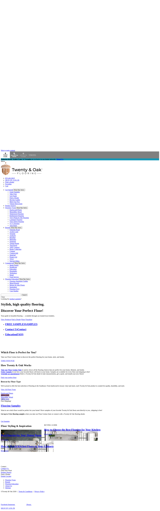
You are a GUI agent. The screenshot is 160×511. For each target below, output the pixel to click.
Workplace (13, 273)
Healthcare (13, 267)
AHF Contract (14, 247)
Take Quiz (13, 194)
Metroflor (13, 239)
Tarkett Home (14, 243)
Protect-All (13, 257)
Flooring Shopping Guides (19, 281)
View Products (6, 319)
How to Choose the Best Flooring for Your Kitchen (72, 429)
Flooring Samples (10, 405)
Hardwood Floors (16, 210)
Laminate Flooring (16, 220)
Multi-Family (14, 265)
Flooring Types (10, 208)
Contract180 (14, 253)
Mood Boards (14, 283)
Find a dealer (9, 182)
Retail (12, 275)
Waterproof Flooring (17, 214)
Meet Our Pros (15, 202)
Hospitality (13, 271)
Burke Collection (15, 249)
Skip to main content (8, 150)
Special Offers (14, 261)
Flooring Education (12, 279)
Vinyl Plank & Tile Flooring (19, 218)
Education (13, 269)
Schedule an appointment (10, 374)
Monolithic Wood (16, 212)
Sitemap (8, 488)
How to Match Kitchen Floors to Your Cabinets (27, 446)
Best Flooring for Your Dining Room (21, 435)
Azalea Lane (14, 232)
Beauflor (13, 238)
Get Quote (13, 196)
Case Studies (14, 291)
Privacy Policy (40, 491)
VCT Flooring (14, 224)
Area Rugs (13, 225)
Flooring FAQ (14, 289)
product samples (15, 299)
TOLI (12, 259)
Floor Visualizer (26, 319)
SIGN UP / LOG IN (12, 180)
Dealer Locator (6, 476)
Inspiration (13, 287)
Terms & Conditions (25, 491)
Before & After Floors (17, 285)
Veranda (12, 234)
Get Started (9, 190)
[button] (19, 190)
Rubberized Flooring (17, 216)
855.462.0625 (10, 178)
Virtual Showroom (16, 204)
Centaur (12, 251)
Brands (7, 228)
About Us (59, 159)
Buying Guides (15, 200)
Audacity (13, 236)
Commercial (9, 263)
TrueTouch (13, 245)
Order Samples (15, 192)
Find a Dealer (14, 198)
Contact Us (5, 468)
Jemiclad (13, 255)
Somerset (13, 241)
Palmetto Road (15, 230)
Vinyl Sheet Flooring (17, 222)
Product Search (10, 206)
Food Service (14, 277)
